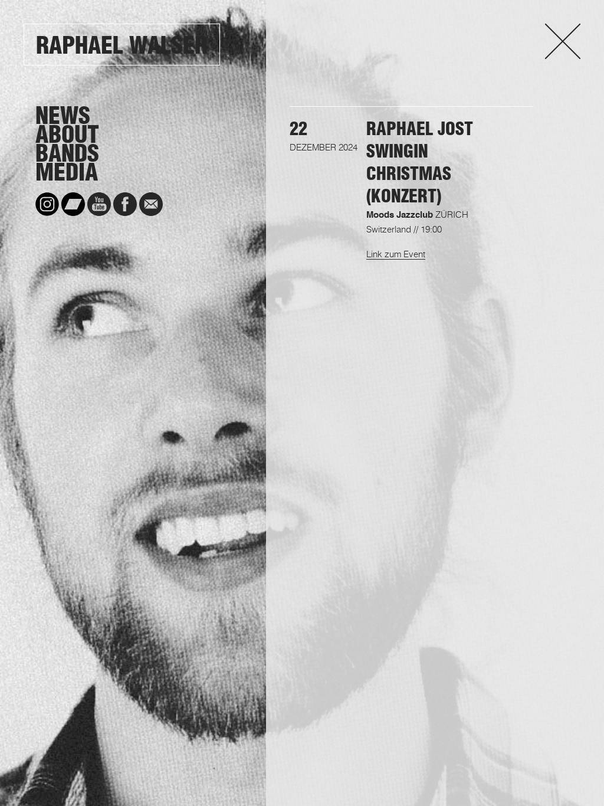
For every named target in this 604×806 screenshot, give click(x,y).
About (67, 134)
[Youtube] (99, 204)
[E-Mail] (151, 204)
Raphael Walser (122, 45)
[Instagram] (47, 204)
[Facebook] (125, 204)
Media (66, 172)
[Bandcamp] (73, 204)
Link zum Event (395, 253)
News (62, 115)
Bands (67, 153)
